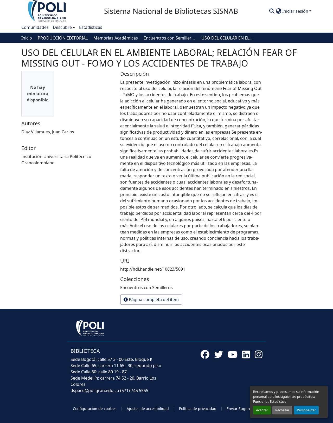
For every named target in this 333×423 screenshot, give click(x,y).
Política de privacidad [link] (197, 408)
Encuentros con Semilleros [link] (170, 38)
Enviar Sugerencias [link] (243, 408)
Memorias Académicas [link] (115, 38)
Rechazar (282, 410)
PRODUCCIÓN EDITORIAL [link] (63, 38)
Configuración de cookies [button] (95, 408)
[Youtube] (233, 354)
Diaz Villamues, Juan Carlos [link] (47, 132)
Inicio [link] (26, 38)
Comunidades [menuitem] (35, 27)
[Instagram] (258, 354)
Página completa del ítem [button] (153, 299)
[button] (47, 11)
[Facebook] (205, 354)
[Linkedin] (246, 354)
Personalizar (306, 410)
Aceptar (262, 410)
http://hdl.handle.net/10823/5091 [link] (152, 269)
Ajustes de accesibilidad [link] (148, 408)
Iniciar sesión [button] (295, 11)
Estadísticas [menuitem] (90, 27)
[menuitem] (64, 27)
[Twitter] (218, 354)
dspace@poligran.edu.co (95, 390)
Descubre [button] (62, 27)
